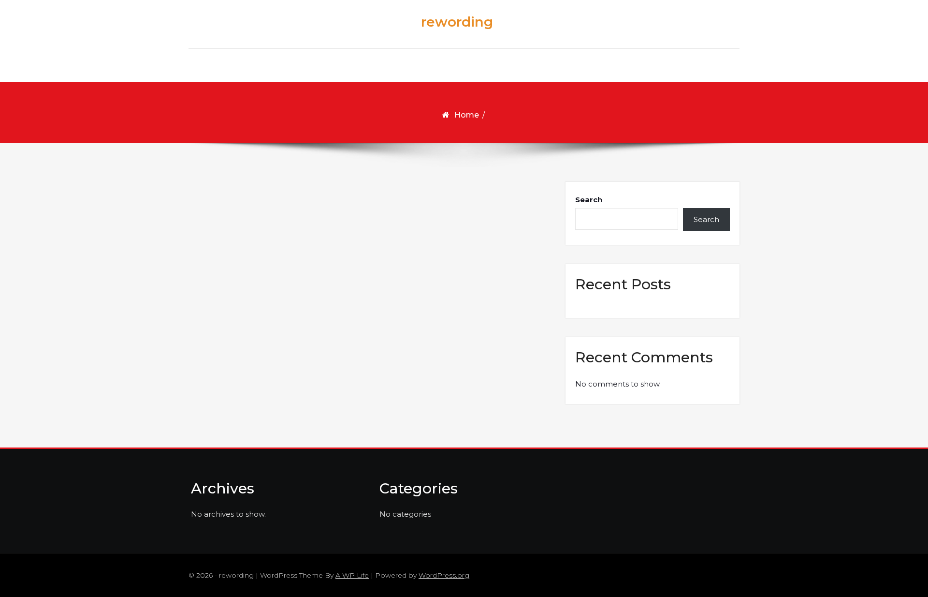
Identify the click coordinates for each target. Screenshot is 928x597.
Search (588, 199)
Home (466, 114)
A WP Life (352, 575)
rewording (457, 22)
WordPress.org (444, 575)
